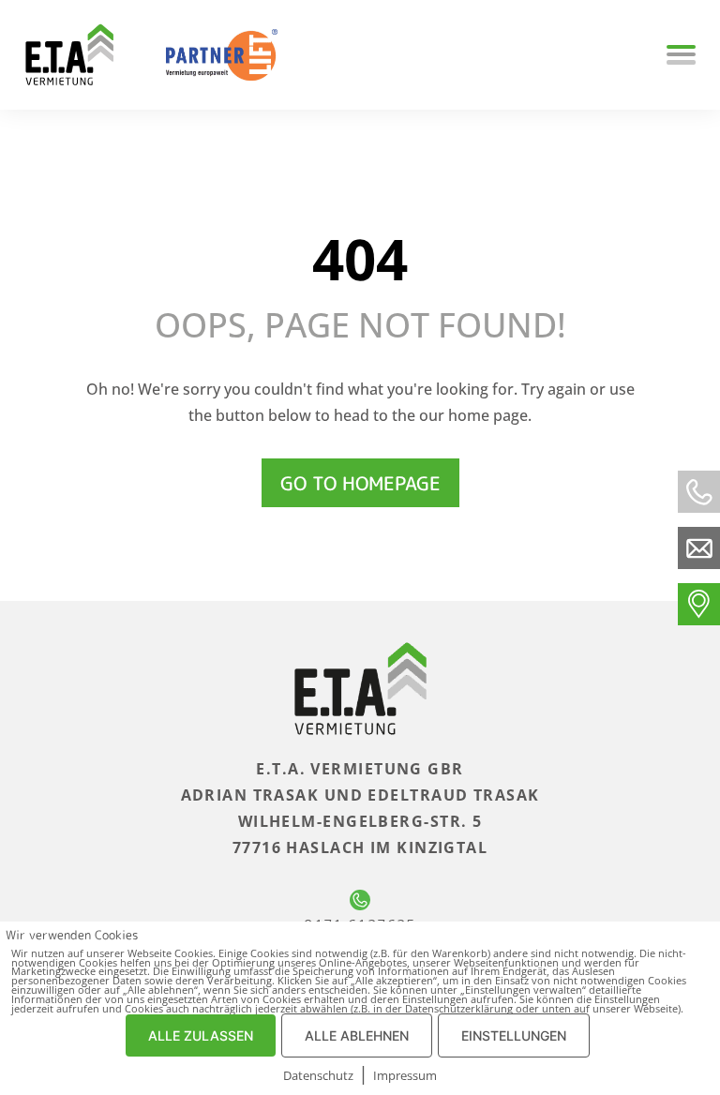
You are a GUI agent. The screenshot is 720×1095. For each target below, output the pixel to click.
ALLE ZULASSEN (200, 1035)
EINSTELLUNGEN (513, 1035)
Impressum (405, 1075)
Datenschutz (318, 1075)
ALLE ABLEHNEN (357, 1035)
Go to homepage (360, 483)
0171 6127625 (359, 925)
